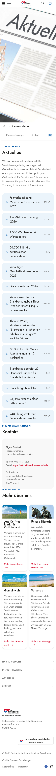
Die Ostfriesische (12, 669)
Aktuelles (8, 678)
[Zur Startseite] (26, 3)
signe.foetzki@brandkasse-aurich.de (30, 465)
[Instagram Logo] (52, 766)
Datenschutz (8, 766)
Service (6, 686)
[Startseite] (4, 126)
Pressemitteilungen (20, 126)
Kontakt (34, 135)
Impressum (23, 766)
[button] (44, 3)
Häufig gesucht (11, 661)
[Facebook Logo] (46, 766)
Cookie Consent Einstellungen (16, 760)
